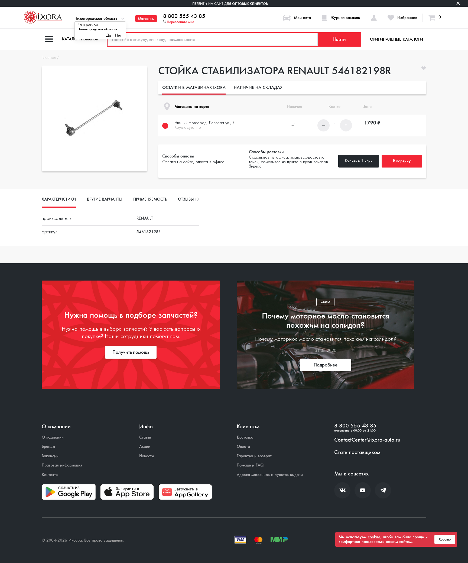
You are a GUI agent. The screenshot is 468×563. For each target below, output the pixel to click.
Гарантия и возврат (254, 456)
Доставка (245, 437)
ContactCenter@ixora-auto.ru (367, 440)
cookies (374, 537)
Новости (146, 456)
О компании (53, 437)
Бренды (48, 446)
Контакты (50, 474)
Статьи (145, 437)
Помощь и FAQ (250, 465)
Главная (49, 58)
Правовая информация (62, 465)
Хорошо (445, 539)
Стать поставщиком (357, 452)
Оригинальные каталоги (396, 39)
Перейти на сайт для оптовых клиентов (230, 3)
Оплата (243, 446)
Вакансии (50, 456)
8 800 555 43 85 (184, 16)
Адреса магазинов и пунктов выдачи (270, 474)
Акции (144, 446)
